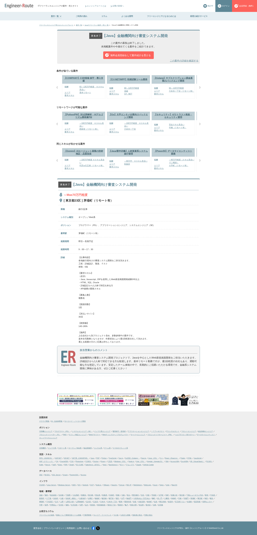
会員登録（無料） (247, 6)
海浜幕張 (53, 495)
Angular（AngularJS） (155, 461)
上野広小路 (70, 502)
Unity (168, 485)
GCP (92, 485)
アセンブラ (130, 465)
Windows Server (64, 485)
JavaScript (198, 458)
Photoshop (79, 461)
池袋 (41, 495)
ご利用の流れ (81, 16)
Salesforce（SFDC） (93, 465)
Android (85, 485)
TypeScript (112, 458)
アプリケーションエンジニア (138, 431)
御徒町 (97, 498)
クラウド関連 (44, 421)
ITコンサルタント (172, 431)
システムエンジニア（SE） (82, 431)
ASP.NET (58, 458)
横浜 (211, 498)
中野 (41, 505)
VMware (106, 485)
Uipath (71, 465)
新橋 (117, 495)
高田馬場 (197, 502)
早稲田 (154, 495)
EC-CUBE (79, 465)
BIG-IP (128, 485)
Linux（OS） (153, 458)
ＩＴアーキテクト (157, 431)
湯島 (67, 505)
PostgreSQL (74, 475)
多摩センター (207, 502)
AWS (74, 485)
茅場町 (193, 498)
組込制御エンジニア (205, 431)
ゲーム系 (107, 448)
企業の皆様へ (118, 6)
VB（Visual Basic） (197, 461)
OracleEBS (64, 461)
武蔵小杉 (174, 495)
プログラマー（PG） (62, 431)
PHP (97, 458)
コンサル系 (98, 448)
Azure (155, 485)
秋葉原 (104, 495)
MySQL (47, 475)
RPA (65, 465)
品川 (86, 505)
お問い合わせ (83, 528)
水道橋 (189, 502)
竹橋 (179, 498)
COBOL (88, 461)
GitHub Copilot (148, 465)
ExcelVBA (184, 461)
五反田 (95, 502)
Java (92, 458)
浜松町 (55, 498)
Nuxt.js (143, 458)
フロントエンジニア (188, 431)
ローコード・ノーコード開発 (75, 421)
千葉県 (68, 495)
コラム (104, 16)
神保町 (173, 498)
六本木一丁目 (112, 502)
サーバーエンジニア (138, 435)
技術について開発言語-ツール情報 (68, 515)
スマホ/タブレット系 (120, 448)
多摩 (46, 505)
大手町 (161, 495)
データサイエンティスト (206, 435)
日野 (81, 505)
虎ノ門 (159, 498)
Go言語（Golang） (132, 458)
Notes (60, 465)
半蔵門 (186, 498)
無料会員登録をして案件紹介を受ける (130, 55)
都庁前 (111, 498)
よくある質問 (127, 16)
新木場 (182, 495)
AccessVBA (174, 461)
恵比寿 (97, 495)
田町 (167, 495)
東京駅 (200, 498)
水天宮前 (74, 505)
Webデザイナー (94, 435)
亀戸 (126, 505)
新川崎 (90, 495)
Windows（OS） (120, 461)
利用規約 (71, 528)
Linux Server (51, 485)
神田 (206, 498)
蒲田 (46, 495)
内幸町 (111, 495)
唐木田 (148, 505)
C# (57, 461)
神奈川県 (133, 505)
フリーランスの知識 (46, 515)
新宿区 (92, 505)
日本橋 (61, 495)
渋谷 (142, 495)
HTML (189, 458)
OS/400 (42, 485)
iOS (79, 485)
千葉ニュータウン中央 (195, 495)
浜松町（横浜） (71, 498)
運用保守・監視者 (119, 431)
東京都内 (135, 495)
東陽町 (41, 502)
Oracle (65, 475)
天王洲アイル (180, 502)
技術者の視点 (137, 515)
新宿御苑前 (101, 505)
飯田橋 (104, 498)
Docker (96, 461)
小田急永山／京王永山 (141, 498)
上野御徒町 (80, 502)
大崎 (154, 505)
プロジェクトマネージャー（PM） (160, 435)
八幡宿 (166, 498)
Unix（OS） (140, 461)
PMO (65, 435)
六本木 (102, 502)
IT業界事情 (87, 515)
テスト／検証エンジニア (78, 435)
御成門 (128, 498)
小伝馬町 (76, 495)
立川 (56, 502)
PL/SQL (209, 461)
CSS (71, 461)
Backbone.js (113, 465)
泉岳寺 (170, 502)
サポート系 (62, 448)
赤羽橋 (160, 505)
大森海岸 (82, 498)
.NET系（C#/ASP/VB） (80, 458)
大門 (122, 498)
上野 (62, 502)
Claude (138, 465)
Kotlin (41, 465)
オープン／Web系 (75, 448)
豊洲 (120, 502)
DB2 (40, 475)
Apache (114, 485)
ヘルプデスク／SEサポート (185, 435)
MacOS (174, 485)
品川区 (88, 502)
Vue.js (121, 458)
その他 (115, 515)
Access (83, 475)
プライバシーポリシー (54, 528)
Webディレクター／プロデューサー (115, 435)
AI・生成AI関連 (56, 421)
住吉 (155, 502)
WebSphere (137, 485)
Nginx (162, 485)
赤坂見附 (141, 502)
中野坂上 (53, 505)
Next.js (47, 465)
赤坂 (134, 502)
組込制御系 (88, 448)
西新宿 (120, 505)
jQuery (103, 461)
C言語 (110, 461)
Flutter (183, 458)
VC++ (122, 465)
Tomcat (121, 485)
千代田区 (49, 502)
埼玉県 (141, 505)
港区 (117, 498)
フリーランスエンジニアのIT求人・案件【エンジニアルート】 (182, 528)
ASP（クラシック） (46, 461)
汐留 (147, 495)
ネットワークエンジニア (48, 438)
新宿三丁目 (112, 505)
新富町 (41, 498)
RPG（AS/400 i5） (46, 458)
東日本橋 (162, 502)
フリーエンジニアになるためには (161, 16)
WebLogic (147, 485)
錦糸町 (149, 502)
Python (104, 458)
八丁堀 (48, 498)
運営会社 (37, 528)
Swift (54, 465)
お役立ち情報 (125, 515)
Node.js (131, 461)
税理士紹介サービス (199, 16)
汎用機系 (42, 448)
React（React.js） (171, 458)
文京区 (61, 505)
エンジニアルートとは (96, 6)
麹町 (153, 498)
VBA (166, 461)
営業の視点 (148, 515)
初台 (128, 495)
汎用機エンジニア (45, 431)
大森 (62, 498)
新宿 (206, 495)
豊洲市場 (127, 502)
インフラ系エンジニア (102, 431)
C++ (161, 458)
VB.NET (67, 458)
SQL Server (56, 475)
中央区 (212, 495)
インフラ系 (52, 448)
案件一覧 (55, 16)
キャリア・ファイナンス (102, 515)
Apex (105, 465)
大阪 (123, 495)
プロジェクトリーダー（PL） (50, 435)
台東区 (90, 498)
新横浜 (83, 495)
